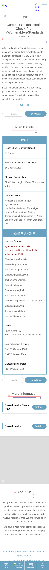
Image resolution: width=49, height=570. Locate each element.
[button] (3, 481)
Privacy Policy (28, 560)
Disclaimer (12, 560)
